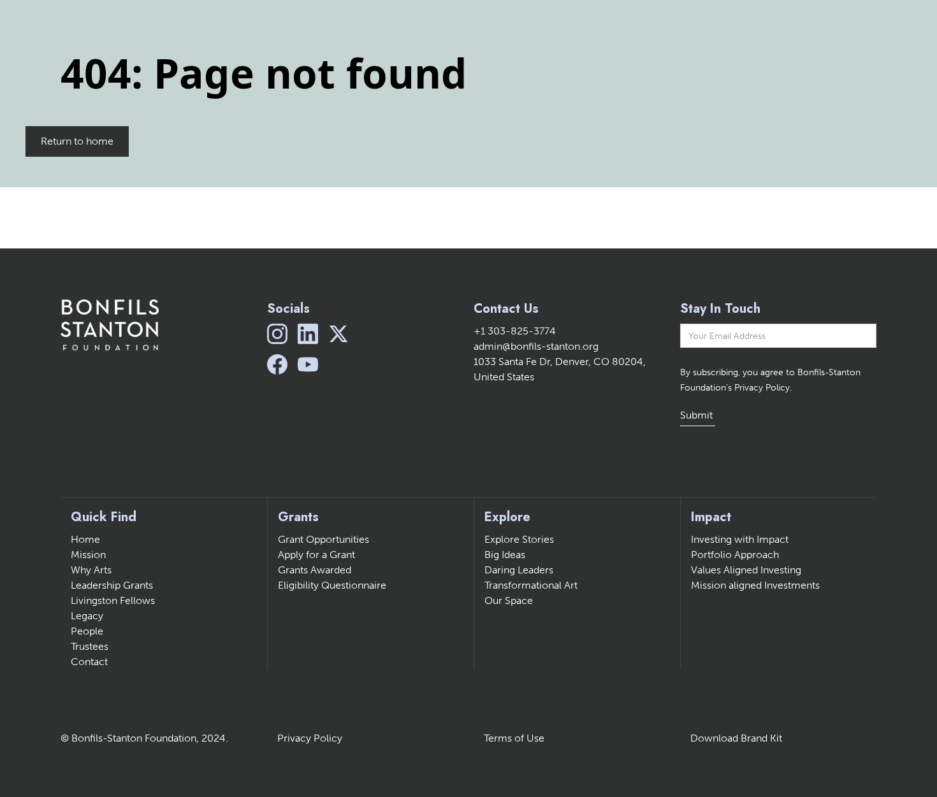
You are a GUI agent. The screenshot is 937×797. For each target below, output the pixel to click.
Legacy (87, 616)
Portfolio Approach (735, 555)
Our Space (508, 600)
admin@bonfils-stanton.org (536, 346)
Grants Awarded (314, 570)
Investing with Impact (739, 539)
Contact (89, 662)
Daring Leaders (518, 570)
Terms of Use (514, 738)
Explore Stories (519, 539)
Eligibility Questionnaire (332, 585)
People (87, 631)
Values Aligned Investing (746, 570)
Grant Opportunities (323, 539)
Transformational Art (530, 585)
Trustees (89, 646)
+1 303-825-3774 (515, 331)
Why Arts (91, 570)
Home (85, 539)
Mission (88, 555)
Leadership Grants (112, 585)
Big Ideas (504, 555)
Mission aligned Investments (755, 585)
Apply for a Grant (316, 555)
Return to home (77, 141)
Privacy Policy (309, 738)
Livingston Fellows (113, 600)
